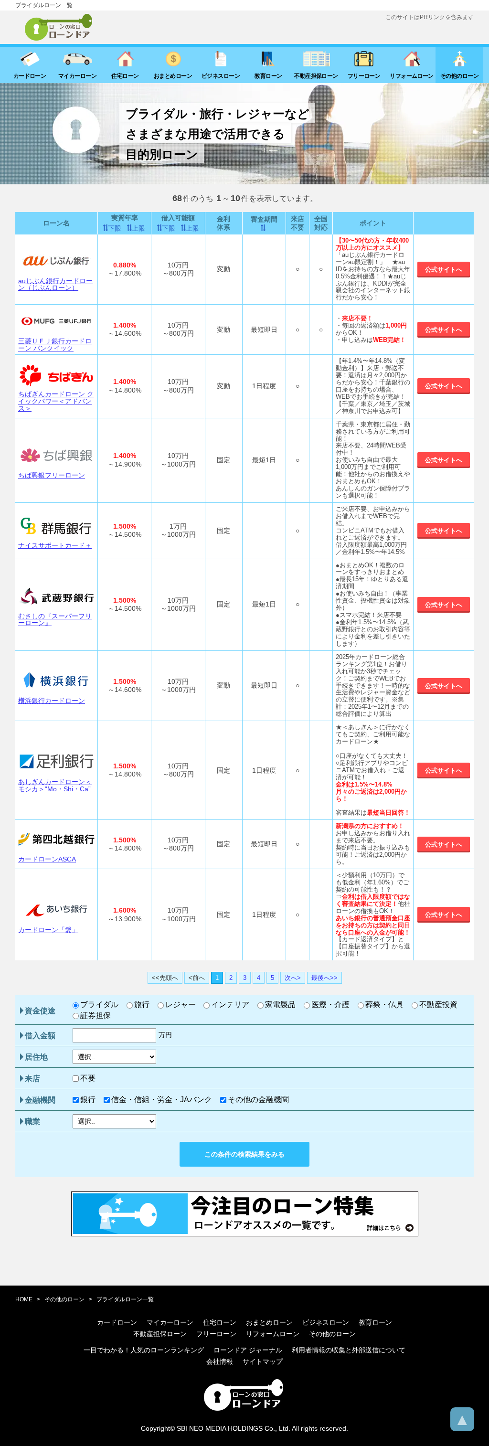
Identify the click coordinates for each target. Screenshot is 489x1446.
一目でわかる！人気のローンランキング (144, 1350)
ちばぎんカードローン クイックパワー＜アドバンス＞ (56, 401)
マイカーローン (170, 1322)
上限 (138, 228)
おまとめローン (269, 1322)
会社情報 (219, 1361)
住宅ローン (219, 1322)
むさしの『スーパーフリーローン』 (55, 619)
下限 (114, 228)
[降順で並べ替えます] (264, 227)
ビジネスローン (325, 1322)
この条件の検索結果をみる (244, 1154)
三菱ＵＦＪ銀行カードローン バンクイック (55, 344)
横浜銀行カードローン (51, 700)
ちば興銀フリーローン (51, 475)
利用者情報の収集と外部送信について (348, 1350)
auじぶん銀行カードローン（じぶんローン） (55, 284)
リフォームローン (272, 1334)
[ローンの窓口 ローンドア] (244, 1409)
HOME (23, 1299)
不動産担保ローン (160, 1334)
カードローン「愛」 (48, 930)
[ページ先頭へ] (462, 1419)
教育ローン (375, 1322)
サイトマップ (263, 1361)
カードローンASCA (47, 859)
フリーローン (216, 1334)
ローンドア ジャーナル (247, 1350)
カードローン (117, 1322)
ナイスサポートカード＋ (55, 545)
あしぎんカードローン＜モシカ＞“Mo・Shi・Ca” (55, 785)
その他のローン (64, 1299)
